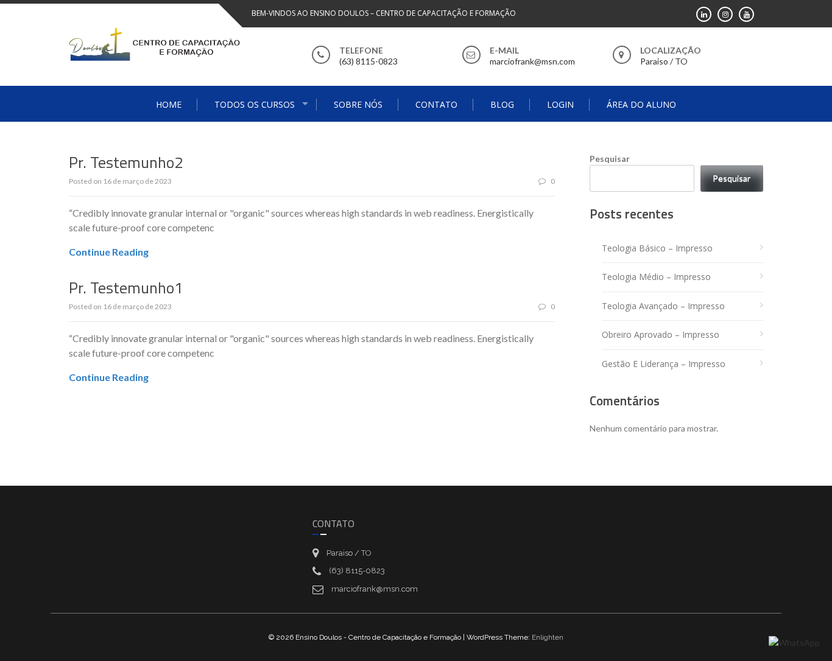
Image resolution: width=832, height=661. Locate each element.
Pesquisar (610, 158)
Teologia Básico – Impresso (657, 248)
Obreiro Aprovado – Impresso (660, 334)
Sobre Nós (358, 104)
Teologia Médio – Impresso (656, 276)
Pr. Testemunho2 (126, 162)
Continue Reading (109, 251)
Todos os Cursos (254, 104)
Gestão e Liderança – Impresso (663, 363)
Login (560, 104)
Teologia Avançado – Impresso (663, 306)
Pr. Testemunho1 (126, 287)
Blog (502, 104)
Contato (436, 104)
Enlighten (547, 637)
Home (169, 104)
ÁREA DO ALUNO (641, 104)
